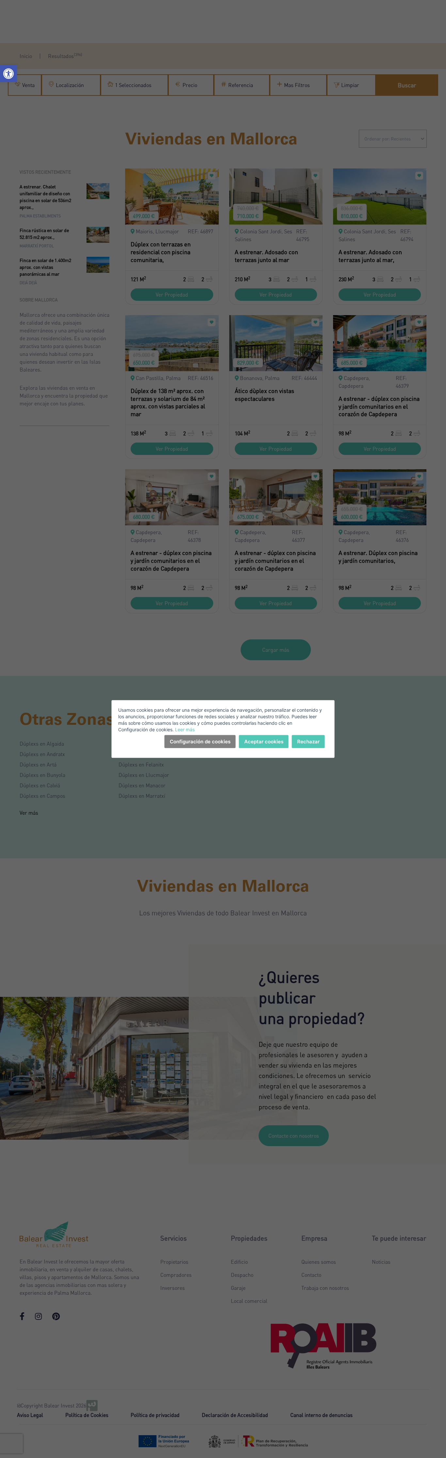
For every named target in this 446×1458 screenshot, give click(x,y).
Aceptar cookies (263, 741)
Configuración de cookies (200, 741)
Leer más (185, 729)
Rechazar (308, 741)
